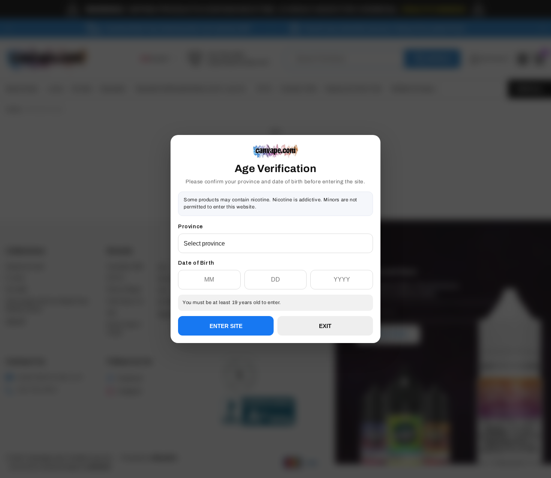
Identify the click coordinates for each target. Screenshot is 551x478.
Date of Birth (196, 263)
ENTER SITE (226, 326)
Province (190, 226)
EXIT (325, 326)
